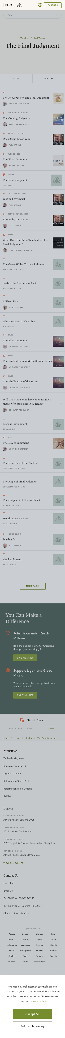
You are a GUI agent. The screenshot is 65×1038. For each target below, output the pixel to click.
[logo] (19, 5)
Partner (53, 5)
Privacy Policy (37, 1001)
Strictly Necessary (32, 1026)
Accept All (32, 1014)
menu (8, 5)
